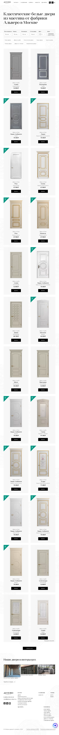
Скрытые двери (49, 40)
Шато (16, 382)
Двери (19, 695)
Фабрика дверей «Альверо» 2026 (14, 729)
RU (54, 2)
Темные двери (8, 43)
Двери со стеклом (19, 43)
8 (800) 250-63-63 (50, 3)
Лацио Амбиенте (16, 134)
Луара (43, 481)
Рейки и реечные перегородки (25, 698)
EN (52, 2)
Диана (16, 332)
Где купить (44, 2)
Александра (43, 581)
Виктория (43, 382)
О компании (24, 2)
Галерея (31, 2)
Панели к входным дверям (24, 701)
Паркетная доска (22, 696)
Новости (37, 2)
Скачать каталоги (22, 704)
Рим (16, 184)
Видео (52, 696)
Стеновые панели (22, 703)
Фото (51, 695)
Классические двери (28, 40)
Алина (16, 84)
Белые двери (8, 40)
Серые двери (39, 40)
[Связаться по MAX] (55, 725)
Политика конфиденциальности (47, 729)
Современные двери (31, 43)
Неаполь (43, 233)
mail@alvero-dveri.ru (10, 699)
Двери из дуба (17, 40)
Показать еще (29, 648)
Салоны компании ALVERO (32, 729)
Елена (43, 184)
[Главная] (8, 2)
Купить (16, 92)
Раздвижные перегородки (24, 699)
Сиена (43, 432)
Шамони (43, 332)
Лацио (43, 134)
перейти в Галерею (8, 681)
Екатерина (43, 84)
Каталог (16, 2)
